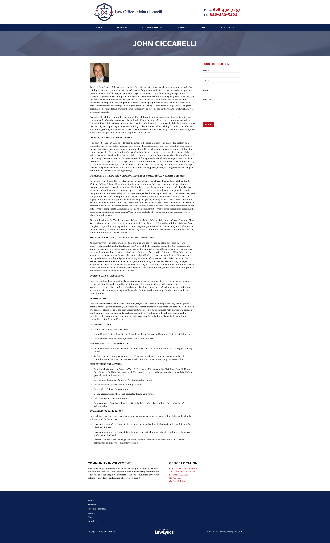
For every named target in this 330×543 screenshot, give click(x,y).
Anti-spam (237, 531)
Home (99, 27)
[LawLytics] (165, 532)
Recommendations (152, 27)
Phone (206, 80)
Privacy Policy (226, 531)
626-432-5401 (223, 14)
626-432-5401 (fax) (177, 480)
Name (206, 70)
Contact (181, 27)
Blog (203, 27)
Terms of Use (212, 531)
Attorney (122, 27)
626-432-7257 (226, 9)
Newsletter (227, 27)
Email (206, 90)
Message (208, 100)
